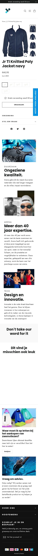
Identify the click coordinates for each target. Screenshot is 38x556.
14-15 (6, 91)
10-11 (18, 84)
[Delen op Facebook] (13, 128)
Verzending (8, 116)
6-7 (5, 84)
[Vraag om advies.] (19, 466)
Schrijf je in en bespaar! (13, 523)
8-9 (11, 84)
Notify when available (35, 102)
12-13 (26, 84)
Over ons (8, 508)
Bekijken (7, 451)
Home (3, 21)
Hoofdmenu (10, 514)
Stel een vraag (9, 121)
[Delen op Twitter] (19, 128)
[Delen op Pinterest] (25, 128)
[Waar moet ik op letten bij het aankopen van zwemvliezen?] (19, 417)
